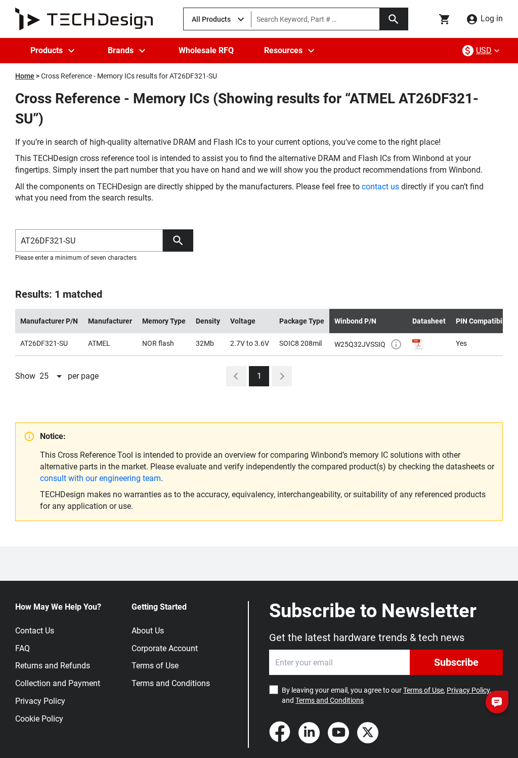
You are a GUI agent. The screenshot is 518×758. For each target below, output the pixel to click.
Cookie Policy (39, 719)
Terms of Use (155, 665)
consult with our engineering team (100, 478)
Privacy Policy (40, 701)
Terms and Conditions (171, 683)
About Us (148, 630)
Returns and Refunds (52, 665)
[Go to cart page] (445, 19)
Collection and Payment (57, 683)
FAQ (22, 648)
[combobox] (51, 376)
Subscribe (456, 662)
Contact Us (34, 630)
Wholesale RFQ (206, 50)
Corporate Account (165, 648)
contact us (380, 186)
